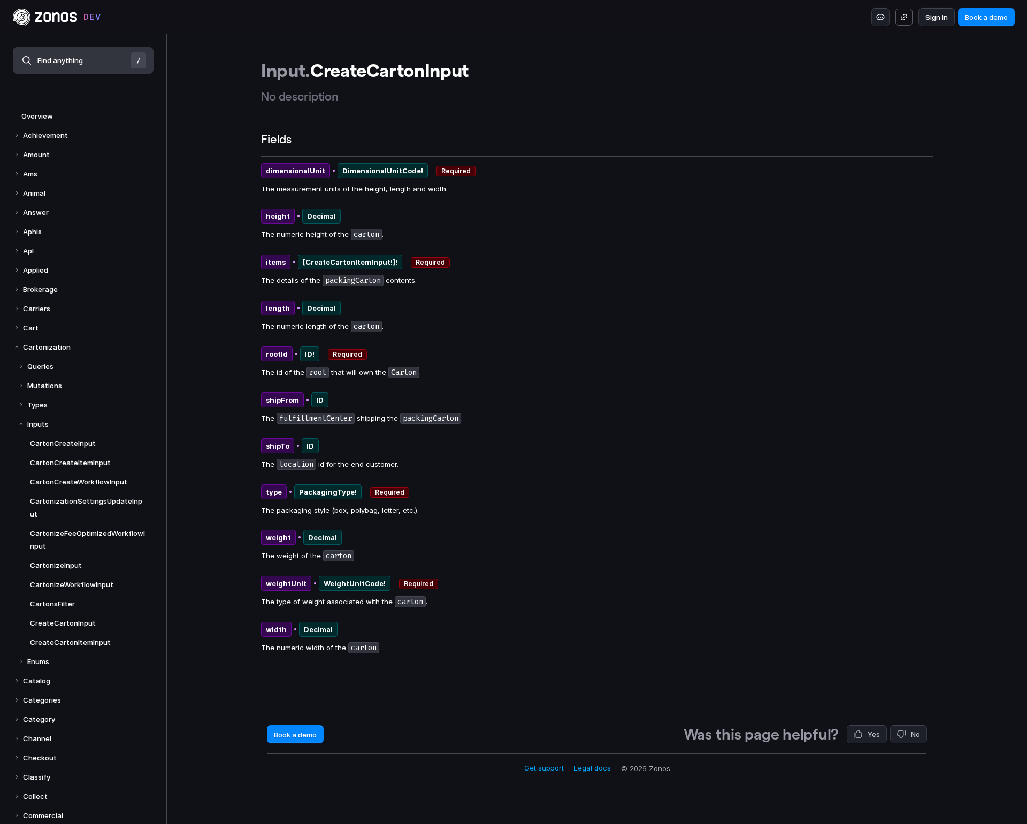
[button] (83, 60)
